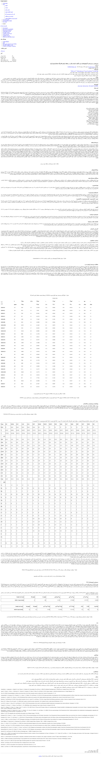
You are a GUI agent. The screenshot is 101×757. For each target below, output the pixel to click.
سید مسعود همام (80, 70)
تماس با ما (5, 21)
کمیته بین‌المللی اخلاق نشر (8, 44)
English (4, 23)
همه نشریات (5, 27)
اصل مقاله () (72, 66)
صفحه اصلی (5, 3)
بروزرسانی (3, 50)
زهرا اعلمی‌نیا (95, 70)
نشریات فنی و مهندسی (7, 33)
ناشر (4, 4)
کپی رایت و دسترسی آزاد (10, 14)
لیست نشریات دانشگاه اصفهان (11, 18)
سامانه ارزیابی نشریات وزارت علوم (9, 43)
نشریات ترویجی (6, 34)
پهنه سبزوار (80, 85)
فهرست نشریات (6, 19)
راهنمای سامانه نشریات (7, 20)
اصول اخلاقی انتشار (9, 11)
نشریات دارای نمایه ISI (7, 30)
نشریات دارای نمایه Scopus (8, 28)
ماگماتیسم (96, 85)
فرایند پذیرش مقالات (9, 16)
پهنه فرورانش (85, 85)
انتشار (6, 5)
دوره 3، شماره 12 (91, 66)
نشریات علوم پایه (6, 32)
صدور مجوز (7, 9)
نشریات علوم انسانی (7, 31)
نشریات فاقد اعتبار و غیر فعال (8, 36)
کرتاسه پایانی (91, 85)
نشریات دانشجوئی (6, 35)
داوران (6, 7)
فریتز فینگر (73, 70)
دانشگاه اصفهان (6, 41)
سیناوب (40, 755)
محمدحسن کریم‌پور (88, 70)
